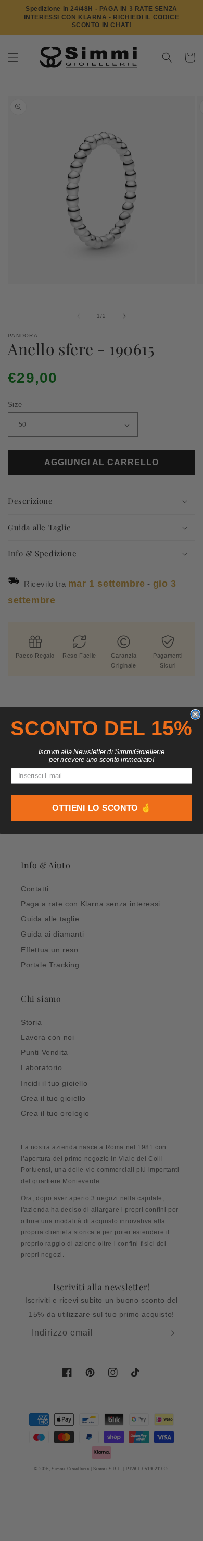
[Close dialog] (195, 714)
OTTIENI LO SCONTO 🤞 (101, 808)
